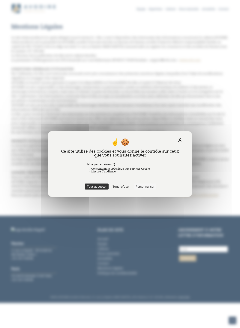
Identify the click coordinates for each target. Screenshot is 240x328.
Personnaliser (145, 186)
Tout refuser (121, 186)
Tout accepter (97, 186)
